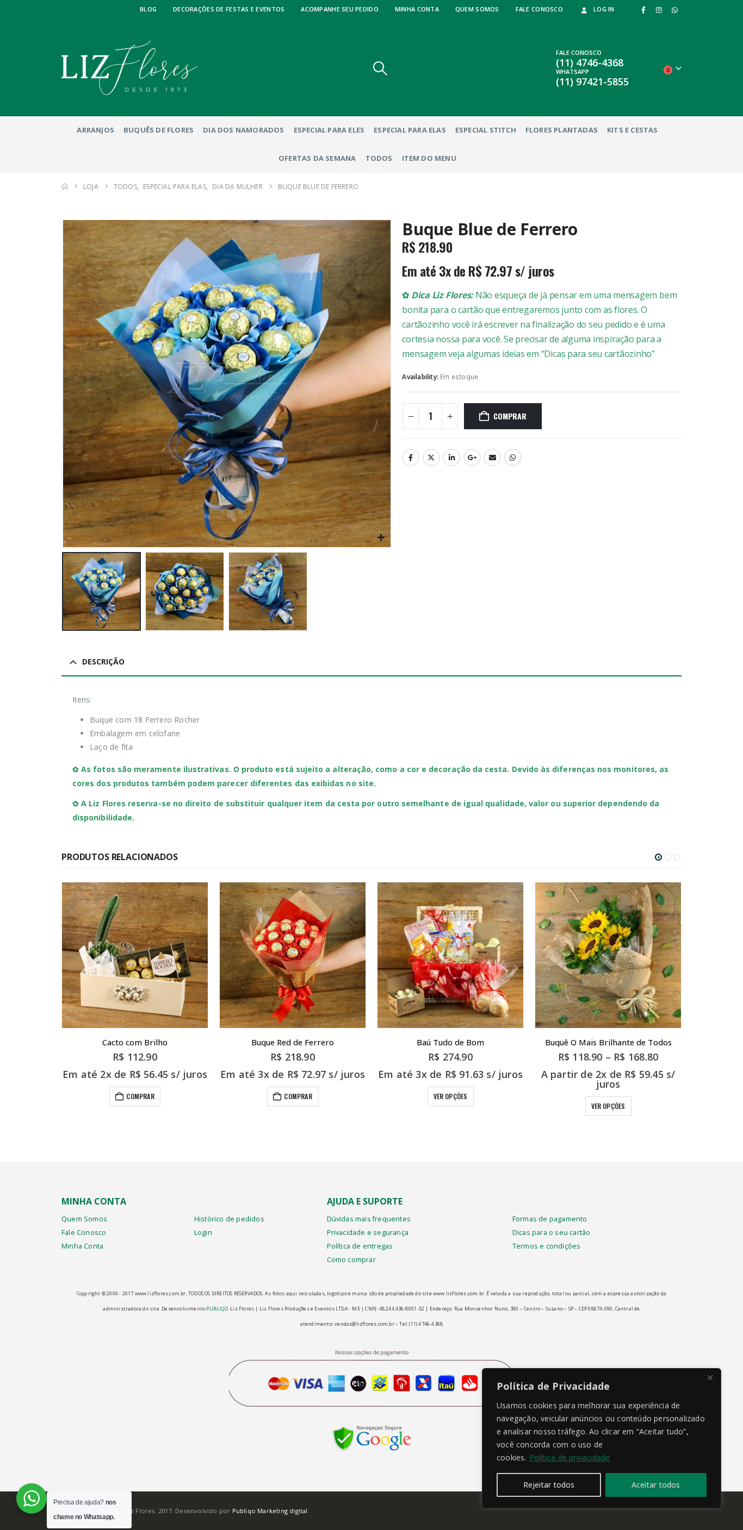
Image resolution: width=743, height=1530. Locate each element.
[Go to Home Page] (64, 186)
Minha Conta (82, 1246)
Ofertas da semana (317, 158)
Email (492, 457)
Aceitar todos (655, 1484)
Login (203, 1232)
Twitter (431, 457)
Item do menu (429, 158)
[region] (601, 1438)
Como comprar (351, 1259)
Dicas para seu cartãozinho (598, 354)
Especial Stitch (485, 130)
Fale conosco (539, 9)
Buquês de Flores (158, 130)
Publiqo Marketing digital (270, 1511)
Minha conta (417, 9)
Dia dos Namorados (243, 130)
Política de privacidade (569, 1457)
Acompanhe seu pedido (340, 9)
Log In (604, 9)
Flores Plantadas (561, 130)
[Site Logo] (129, 68)
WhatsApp (513, 457)
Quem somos (477, 9)
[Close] (709, 1377)
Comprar (510, 416)
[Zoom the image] (371, 1433)
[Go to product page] (135, 955)
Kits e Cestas (632, 130)
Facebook (410, 457)
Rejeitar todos (548, 1484)
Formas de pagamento (549, 1219)
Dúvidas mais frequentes (369, 1219)
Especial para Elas (410, 130)
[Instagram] (659, 10)
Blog (148, 9)
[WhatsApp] (674, 10)
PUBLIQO (216, 1308)
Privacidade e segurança (368, 1232)
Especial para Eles (329, 130)
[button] (380, 68)
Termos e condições (546, 1246)
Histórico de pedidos (229, 1219)
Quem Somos (84, 1219)
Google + (472, 457)
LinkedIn (451, 457)
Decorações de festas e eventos (228, 9)
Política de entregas (360, 1246)
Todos (379, 158)
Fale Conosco (83, 1232)
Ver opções (451, 1096)
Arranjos (95, 130)
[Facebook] (643, 10)
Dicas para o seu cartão (551, 1232)
